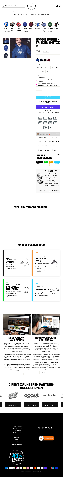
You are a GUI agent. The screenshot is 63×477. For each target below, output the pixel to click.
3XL (38, 71)
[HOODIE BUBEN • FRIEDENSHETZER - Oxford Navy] (8, 234)
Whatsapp (56, 191)
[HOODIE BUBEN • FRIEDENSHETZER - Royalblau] (6, 234)
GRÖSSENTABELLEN (17, 433)
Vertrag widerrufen (17, 444)
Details (58, 154)
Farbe (40, 57)
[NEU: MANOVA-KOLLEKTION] (17, 324)
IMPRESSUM (16, 437)
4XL (43, 71)
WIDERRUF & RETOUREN (17, 426)
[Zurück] (2, 399)
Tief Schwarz (45, 60)
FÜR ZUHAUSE (18, 14)
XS (37, 67)
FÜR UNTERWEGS (50, 12)
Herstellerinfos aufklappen (47, 145)
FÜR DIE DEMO (29, 14)
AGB (17, 441)
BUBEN (22, 12)
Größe (38, 64)
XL (52, 67)
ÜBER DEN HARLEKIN (43, 14)
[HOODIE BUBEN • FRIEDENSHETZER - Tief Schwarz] (10, 234)
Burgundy (48, 60)
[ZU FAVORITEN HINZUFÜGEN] (5, 214)
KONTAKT (17, 439)
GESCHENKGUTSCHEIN (17, 428)
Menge (38, 89)
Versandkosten (46, 52)
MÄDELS (14, 12)
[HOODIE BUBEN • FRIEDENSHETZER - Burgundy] (12, 234)
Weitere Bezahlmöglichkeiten (48, 111)
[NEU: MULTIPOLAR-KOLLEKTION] (46, 324)
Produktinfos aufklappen (47, 137)
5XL (47, 71)
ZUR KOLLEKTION (16, 374)
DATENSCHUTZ (17, 435)
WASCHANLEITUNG (17, 430)
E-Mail (40, 191)
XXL (57, 67)
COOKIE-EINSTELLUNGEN (17, 424)
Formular (48, 191)
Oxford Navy (41, 60)
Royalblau (37, 60)
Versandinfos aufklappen (47, 141)
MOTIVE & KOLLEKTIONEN (35, 12)
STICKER (8, 12)
